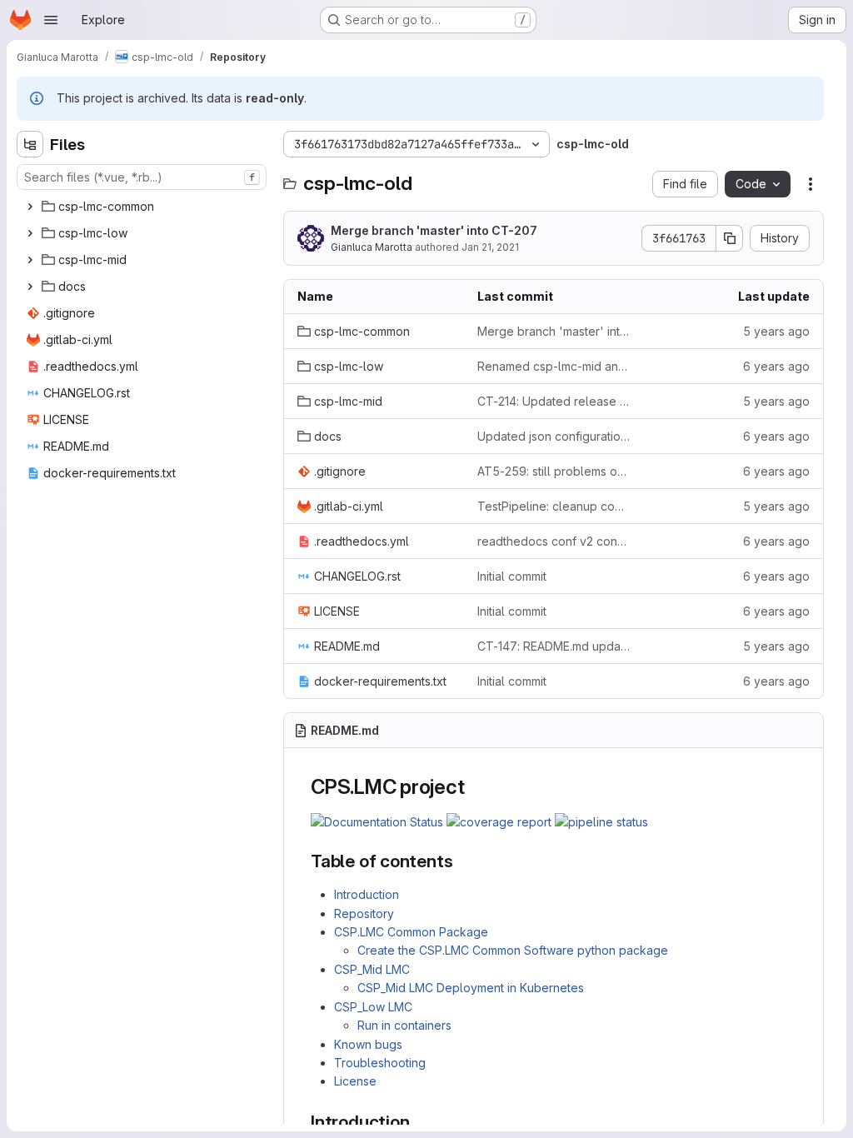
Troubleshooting (380, 1063)
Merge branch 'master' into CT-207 (434, 230)
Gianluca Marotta (371, 247)
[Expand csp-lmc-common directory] (30, 207)
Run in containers (404, 1025)
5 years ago (776, 331)
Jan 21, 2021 (490, 247)
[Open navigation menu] (50, 20)
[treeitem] (143, 206)
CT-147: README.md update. (554, 646)
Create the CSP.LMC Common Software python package (512, 950)
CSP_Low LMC (373, 1007)
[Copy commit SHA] (729, 238)
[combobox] (142, 177)
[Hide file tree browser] (30, 144)
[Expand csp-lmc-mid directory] (30, 260)
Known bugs (368, 1044)
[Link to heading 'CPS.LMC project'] (475, 787)
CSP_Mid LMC (372, 969)
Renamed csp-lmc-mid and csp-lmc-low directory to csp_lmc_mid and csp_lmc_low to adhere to (554, 366)
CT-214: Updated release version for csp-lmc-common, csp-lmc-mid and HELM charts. (554, 401)
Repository (364, 913)
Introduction (366, 894)
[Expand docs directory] (30, 287)
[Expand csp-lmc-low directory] (30, 233)
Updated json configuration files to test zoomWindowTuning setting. (554, 436)
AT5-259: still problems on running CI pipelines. (554, 471)
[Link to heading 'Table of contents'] (461, 861)
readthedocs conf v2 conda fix (554, 541)
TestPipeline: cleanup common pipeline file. (554, 506)
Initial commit (511, 576)
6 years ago (776, 366)
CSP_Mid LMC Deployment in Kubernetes (470, 988)
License (355, 1081)
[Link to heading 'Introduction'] (418, 1121)
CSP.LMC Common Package (411, 932)
